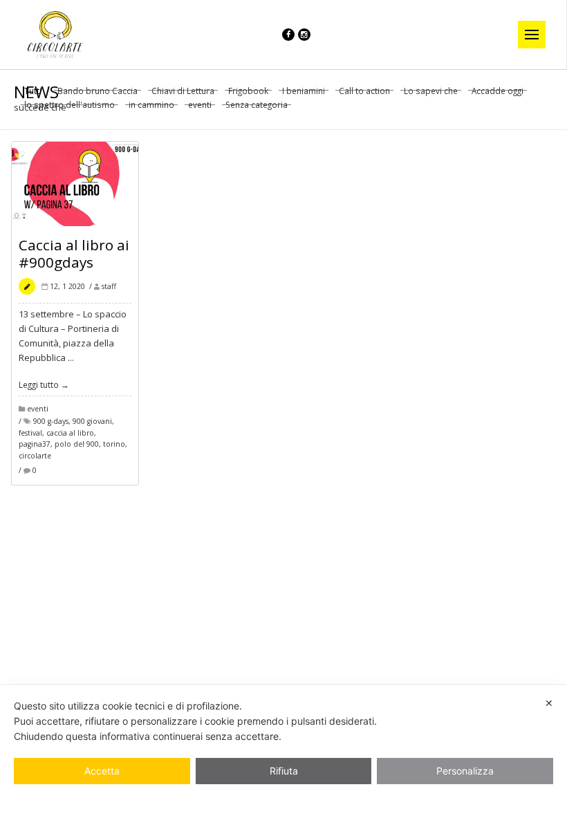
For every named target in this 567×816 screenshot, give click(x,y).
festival (30, 433)
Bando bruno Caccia (97, 91)
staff (109, 286)
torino (114, 444)
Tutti (32, 91)
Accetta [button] (102, 771)
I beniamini (303, 91)
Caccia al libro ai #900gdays (74, 253)
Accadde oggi (497, 91)
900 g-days (50, 421)
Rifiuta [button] (284, 771)
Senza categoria (256, 105)
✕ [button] (549, 703)
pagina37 (34, 444)
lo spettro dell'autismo (69, 105)
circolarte (35, 456)
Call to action (364, 91)
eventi (200, 105)
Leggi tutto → (44, 384)
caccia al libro (70, 433)
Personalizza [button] (465, 771)
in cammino (151, 105)
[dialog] (283, 750)
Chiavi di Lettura (182, 91)
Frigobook (248, 91)
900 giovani (92, 421)
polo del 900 (77, 444)
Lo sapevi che (431, 91)
